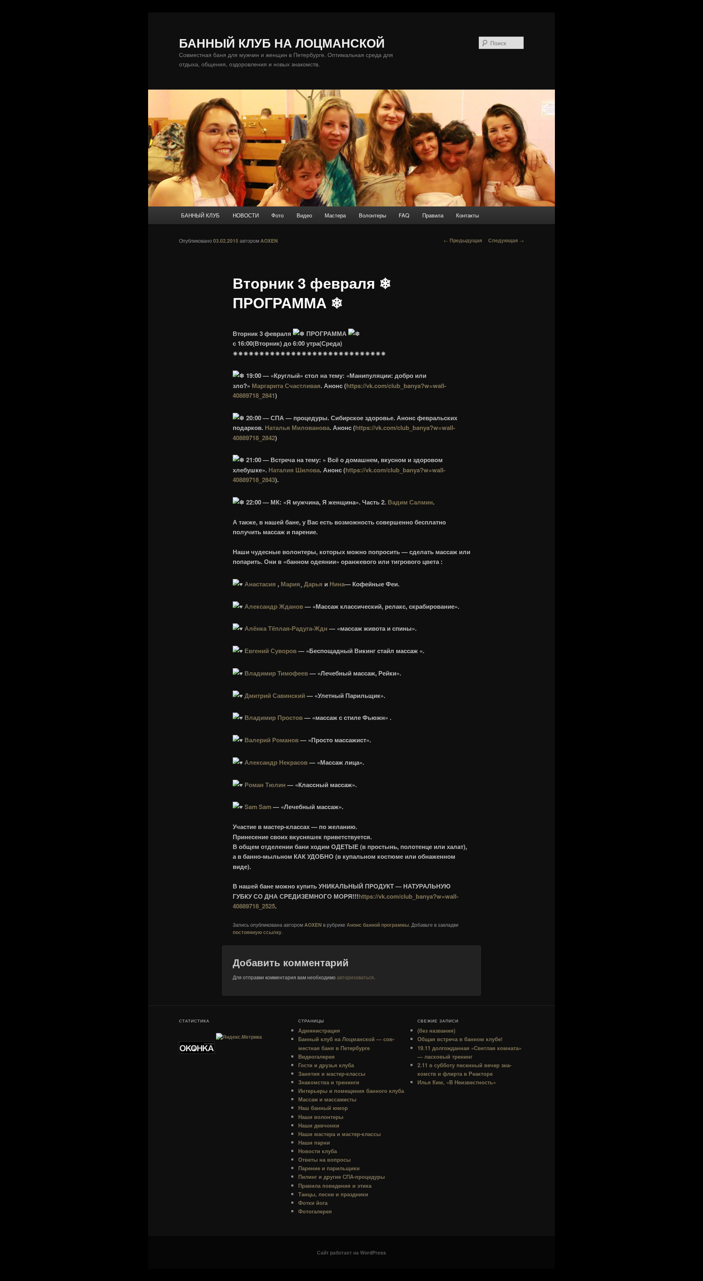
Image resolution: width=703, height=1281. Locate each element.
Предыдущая (462, 240)
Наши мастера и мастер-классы (339, 1134)
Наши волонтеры (320, 1117)
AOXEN (269, 240)
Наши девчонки (318, 1125)
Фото (277, 215)
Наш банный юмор (323, 1108)
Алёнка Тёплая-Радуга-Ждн (286, 628)
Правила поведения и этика (334, 1185)
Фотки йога (312, 1202)
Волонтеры (372, 215)
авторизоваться (355, 977)
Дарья (313, 583)
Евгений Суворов (271, 650)
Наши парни (314, 1142)
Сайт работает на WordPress (351, 1252)
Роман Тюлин (265, 784)
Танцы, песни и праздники (333, 1194)
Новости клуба (317, 1151)
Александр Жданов (274, 606)
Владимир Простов (274, 717)
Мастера (335, 215)
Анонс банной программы (378, 924)
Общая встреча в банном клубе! (459, 1039)
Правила (432, 215)
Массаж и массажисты (327, 1099)
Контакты (467, 215)
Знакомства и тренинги (328, 1082)
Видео (304, 215)
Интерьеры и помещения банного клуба (351, 1091)
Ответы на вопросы (324, 1159)
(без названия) (436, 1030)
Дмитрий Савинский (275, 695)
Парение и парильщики (329, 1168)
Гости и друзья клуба (326, 1065)
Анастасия (260, 583)
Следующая (506, 240)
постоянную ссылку (257, 932)
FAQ (404, 215)
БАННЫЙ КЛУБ (200, 215)
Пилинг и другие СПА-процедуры (341, 1176)
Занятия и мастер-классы (331, 1073)
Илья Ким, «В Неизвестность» (456, 1082)
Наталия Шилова (294, 469)
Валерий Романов (272, 739)
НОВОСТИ (246, 215)
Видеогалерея (316, 1056)
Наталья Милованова (297, 427)
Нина (337, 583)
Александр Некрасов (276, 762)
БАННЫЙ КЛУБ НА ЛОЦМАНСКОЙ (282, 42)
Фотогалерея (315, 1211)
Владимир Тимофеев (276, 673)
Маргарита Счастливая (286, 385)
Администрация (319, 1030)
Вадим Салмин (410, 502)
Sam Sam (258, 806)
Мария (290, 583)
